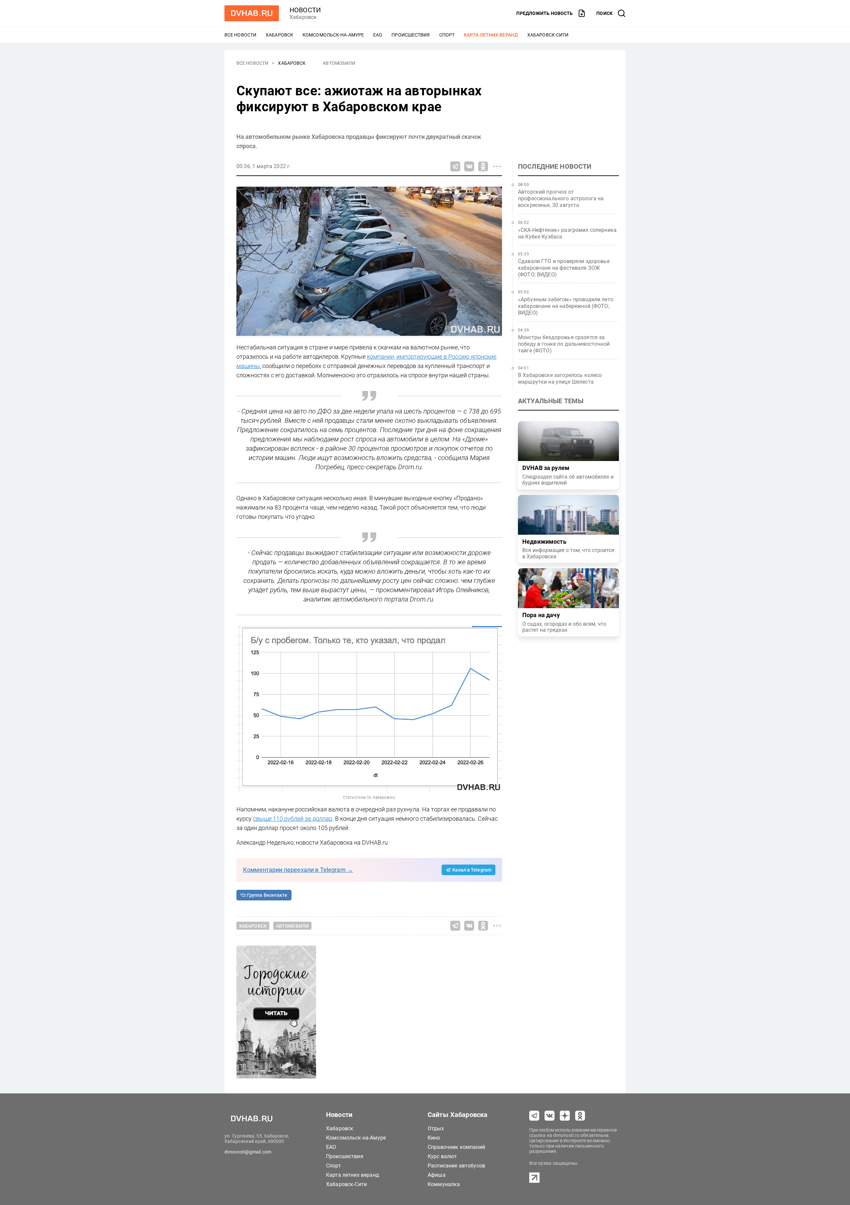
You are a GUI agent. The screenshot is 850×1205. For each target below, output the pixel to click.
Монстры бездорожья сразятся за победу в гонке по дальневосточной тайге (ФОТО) (564, 344)
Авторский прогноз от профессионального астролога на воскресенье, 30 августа (561, 198)
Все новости (240, 35)
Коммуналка (444, 1184)
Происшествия (410, 35)
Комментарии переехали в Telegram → (298, 869)
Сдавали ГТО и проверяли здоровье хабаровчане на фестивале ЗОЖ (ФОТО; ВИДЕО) (564, 268)
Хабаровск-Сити (547, 35)
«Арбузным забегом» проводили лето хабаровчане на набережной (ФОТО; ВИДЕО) (565, 306)
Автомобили (339, 63)
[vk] (549, 1116)
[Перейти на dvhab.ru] (251, 13)
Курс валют (442, 1156)
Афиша (437, 1175)
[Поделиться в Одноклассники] (483, 166)
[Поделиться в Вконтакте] (469, 166)
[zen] (565, 1116)
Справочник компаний (456, 1147)
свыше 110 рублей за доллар (292, 818)
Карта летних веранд (491, 35)
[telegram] (534, 1116)
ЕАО (377, 35)
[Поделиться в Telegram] (455, 166)
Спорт (447, 35)
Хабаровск (279, 35)
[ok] (580, 1116)
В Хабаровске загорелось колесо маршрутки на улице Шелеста (560, 378)
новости (305, 10)
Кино (434, 1138)
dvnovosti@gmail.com (247, 1152)
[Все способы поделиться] (497, 166)
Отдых (436, 1128)
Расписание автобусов (456, 1165)
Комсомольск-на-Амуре (333, 35)
